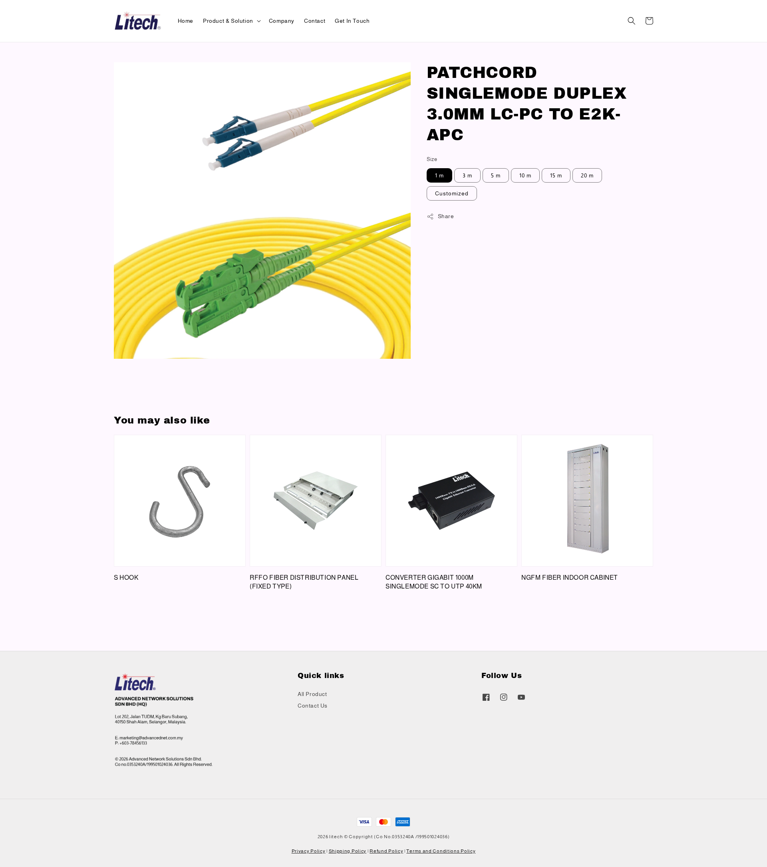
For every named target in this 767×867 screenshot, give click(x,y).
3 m (467, 175)
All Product (312, 694)
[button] (631, 21)
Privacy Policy (309, 851)
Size (432, 159)
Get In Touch (352, 21)
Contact (314, 21)
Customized (452, 193)
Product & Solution (228, 21)
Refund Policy (386, 851)
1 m (439, 175)
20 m (587, 175)
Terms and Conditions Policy (440, 851)
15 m (556, 175)
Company (281, 21)
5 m (496, 175)
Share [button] (446, 216)
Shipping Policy (348, 851)
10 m (525, 175)
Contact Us (313, 705)
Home (185, 21)
